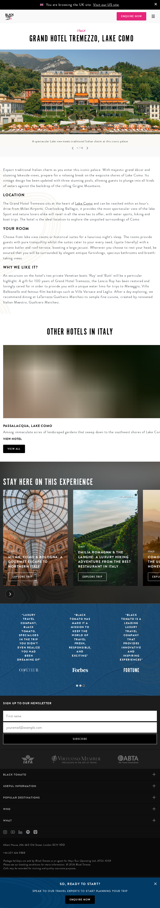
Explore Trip (22, 577)
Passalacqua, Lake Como (27, 425)
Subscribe (80, 739)
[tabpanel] (80, 97)
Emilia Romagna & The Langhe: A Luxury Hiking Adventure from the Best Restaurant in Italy (104, 559)
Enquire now (80, 900)
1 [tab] (77, 686)
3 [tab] (84, 686)
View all (14, 449)
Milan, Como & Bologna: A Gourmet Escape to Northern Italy (35, 562)
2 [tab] (80, 686)
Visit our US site (106, 4)
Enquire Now (131, 16)
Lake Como (84, 203)
